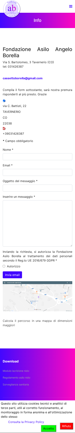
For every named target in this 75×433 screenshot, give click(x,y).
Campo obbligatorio (18, 141)
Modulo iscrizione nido (16, 370)
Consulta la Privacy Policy (26, 422)
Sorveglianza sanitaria (16, 384)
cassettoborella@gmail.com (23, 78)
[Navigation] (70, 6)
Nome (8, 149)
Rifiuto (66, 426)
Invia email (12, 275)
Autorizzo (13, 266)
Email (8, 165)
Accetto (48, 428)
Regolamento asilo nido (16, 377)
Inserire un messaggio (19, 196)
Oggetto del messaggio (20, 181)
